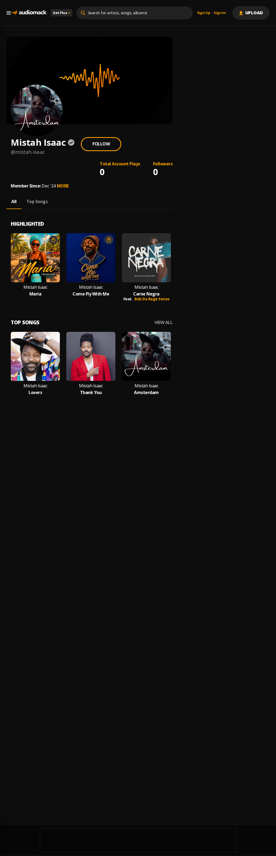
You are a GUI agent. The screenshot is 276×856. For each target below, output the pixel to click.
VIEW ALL (163, 322)
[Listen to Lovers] (35, 356)
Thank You (91, 392)
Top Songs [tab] (37, 201)
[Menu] (8, 13)
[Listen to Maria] (35, 257)
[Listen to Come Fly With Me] (90, 257)
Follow (101, 144)
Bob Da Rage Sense (152, 298)
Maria (35, 294)
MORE (63, 186)
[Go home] (28, 13)
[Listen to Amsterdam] (146, 356)
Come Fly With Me (91, 294)
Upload (254, 13)
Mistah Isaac (35, 287)
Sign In (220, 13)
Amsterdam (146, 392)
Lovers (35, 392)
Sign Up (204, 13)
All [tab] (14, 201)
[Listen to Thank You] (90, 356)
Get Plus (61, 12)
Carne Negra (146, 294)
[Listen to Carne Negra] (146, 257)
